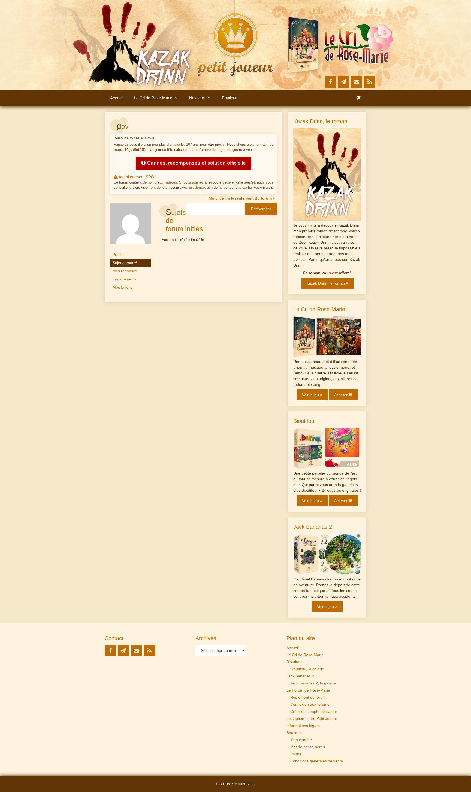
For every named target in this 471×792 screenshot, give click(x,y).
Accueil (116, 98)
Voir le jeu (311, 395)
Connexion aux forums (309, 704)
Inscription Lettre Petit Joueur (311, 718)
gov (123, 126)
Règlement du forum (308, 697)
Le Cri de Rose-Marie (153, 98)
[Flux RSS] (369, 82)
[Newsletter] (343, 82)
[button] (178, 98)
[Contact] (356, 82)
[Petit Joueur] (235, 44)
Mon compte (301, 740)
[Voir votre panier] (358, 98)
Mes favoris (122, 287)
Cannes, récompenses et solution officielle (196, 163)
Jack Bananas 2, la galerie (313, 683)
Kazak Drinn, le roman (326, 283)
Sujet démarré (125, 263)
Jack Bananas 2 (300, 676)
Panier (295, 754)
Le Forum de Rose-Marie (308, 690)
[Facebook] (330, 82)
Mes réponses (125, 271)
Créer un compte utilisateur (313, 711)
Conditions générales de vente (316, 761)
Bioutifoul (294, 662)
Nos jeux (197, 98)
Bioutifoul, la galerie (307, 669)
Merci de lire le (240, 198)
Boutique (229, 98)
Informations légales (303, 725)
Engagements (125, 279)
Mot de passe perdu (307, 747)
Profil (117, 254)
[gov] (130, 248)
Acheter (341, 395)
